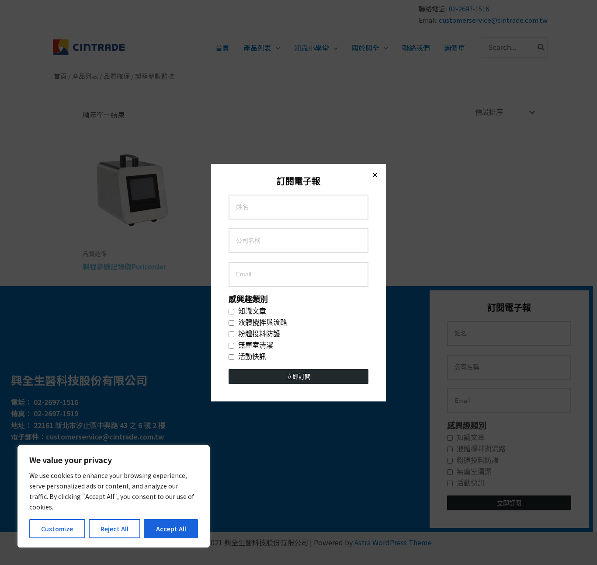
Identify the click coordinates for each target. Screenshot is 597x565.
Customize (57, 528)
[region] (113, 496)
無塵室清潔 (254, 345)
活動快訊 (251, 356)
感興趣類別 (248, 299)
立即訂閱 (298, 376)
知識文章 (251, 311)
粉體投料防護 (258, 334)
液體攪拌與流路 (261, 322)
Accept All (171, 528)
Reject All (114, 528)
